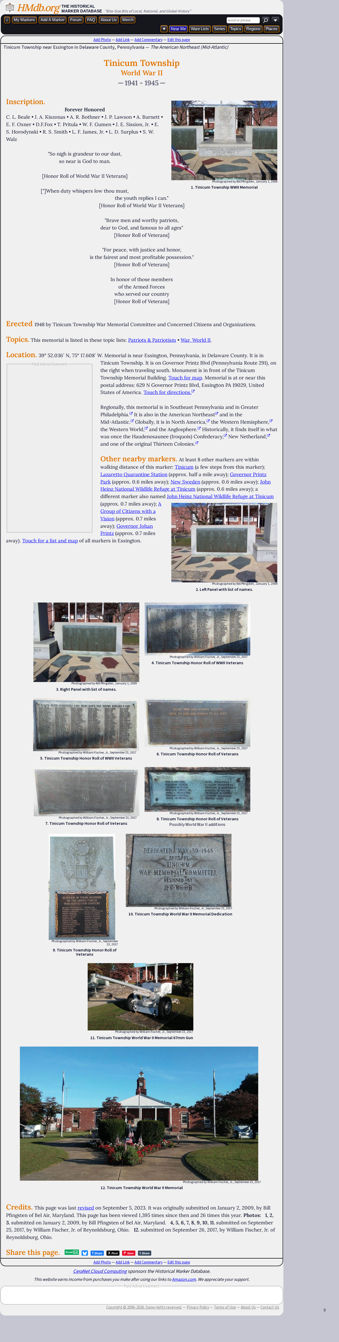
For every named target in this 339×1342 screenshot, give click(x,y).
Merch (127, 19)
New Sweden (185, 482)
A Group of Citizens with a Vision (130, 511)
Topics (235, 28)
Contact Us (270, 1307)
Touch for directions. (167, 392)
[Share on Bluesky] (85, 1253)
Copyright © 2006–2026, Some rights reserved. (144, 1307)
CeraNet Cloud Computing (100, 1271)
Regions (253, 28)
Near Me (178, 28)
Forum (76, 19)
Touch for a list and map (50, 540)
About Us (109, 19)
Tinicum (184, 467)
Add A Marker (53, 19)
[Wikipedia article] (131, 414)
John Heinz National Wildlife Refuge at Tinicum (220, 496)
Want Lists (200, 28)
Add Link (123, 39)
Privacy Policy (198, 1307)
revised (86, 1207)
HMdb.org (38, 7)
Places (272, 28)
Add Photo (102, 39)
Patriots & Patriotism (152, 340)
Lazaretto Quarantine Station (133, 474)
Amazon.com (184, 1279)
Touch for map (185, 377)
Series (219, 28)
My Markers (24, 19)
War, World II (196, 340)
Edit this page (178, 39)
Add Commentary (149, 39)
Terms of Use (225, 1307)
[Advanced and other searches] (275, 20)
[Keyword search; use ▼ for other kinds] (266, 20)
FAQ (91, 19)
